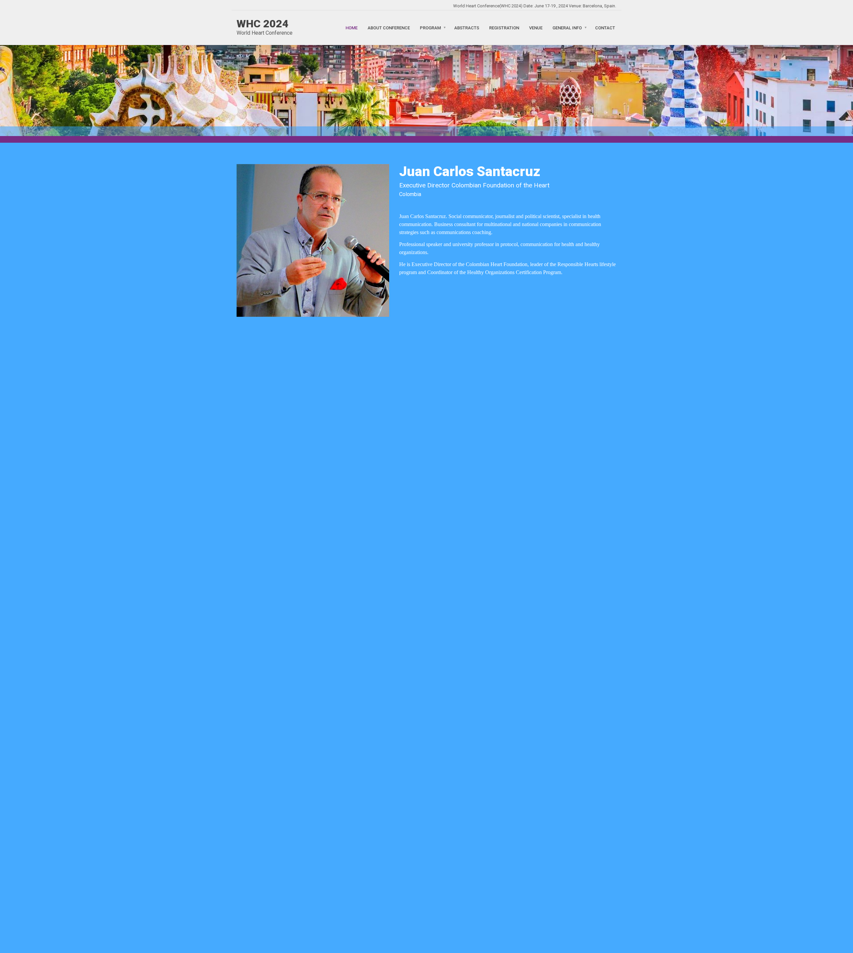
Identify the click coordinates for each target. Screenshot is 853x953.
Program (430, 27)
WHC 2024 (263, 23)
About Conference (389, 27)
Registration (504, 27)
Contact (605, 27)
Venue (535, 27)
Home (352, 27)
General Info (567, 27)
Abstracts (466, 27)
